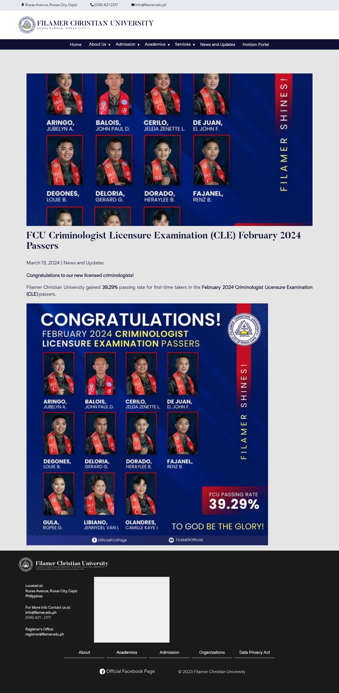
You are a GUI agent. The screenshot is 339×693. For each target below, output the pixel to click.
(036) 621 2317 (105, 5)
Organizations (212, 653)
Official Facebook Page (130, 672)
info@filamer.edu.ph (151, 5)
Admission (169, 653)
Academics (127, 653)
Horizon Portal (256, 45)
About (84, 653)
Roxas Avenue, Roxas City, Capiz (50, 5)
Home (76, 45)
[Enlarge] (261, 310)
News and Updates (217, 45)
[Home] (88, 24)
